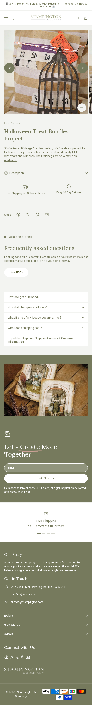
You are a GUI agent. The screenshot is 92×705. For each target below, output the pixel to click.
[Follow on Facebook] (6, 657)
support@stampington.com (27, 602)
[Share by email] (47, 215)
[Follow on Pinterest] (22, 657)
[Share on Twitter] (28, 214)
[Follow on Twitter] (17, 657)
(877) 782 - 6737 (25, 594)
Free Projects (12, 123)
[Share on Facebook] (18, 215)
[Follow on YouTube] (28, 657)
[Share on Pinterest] (37, 215)
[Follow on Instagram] (12, 657)
